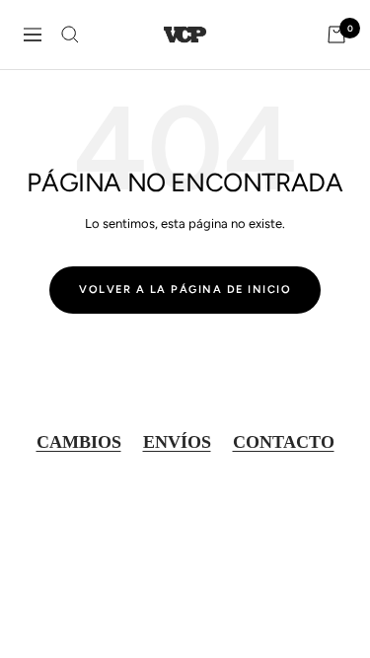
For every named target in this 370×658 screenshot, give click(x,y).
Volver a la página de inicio (185, 289)
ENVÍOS (177, 442)
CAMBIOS (79, 442)
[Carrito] (336, 34)
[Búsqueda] (70, 34)
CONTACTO (283, 442)
